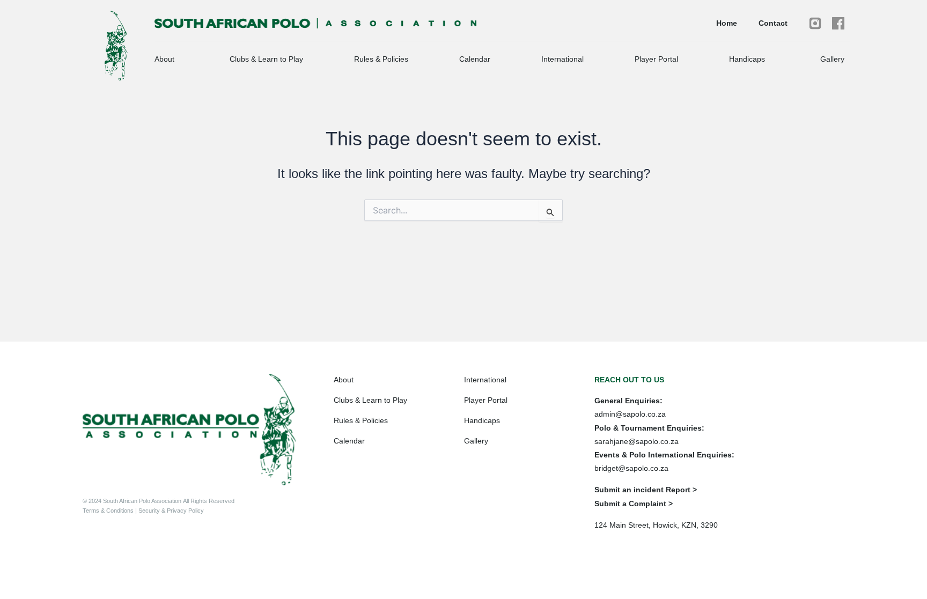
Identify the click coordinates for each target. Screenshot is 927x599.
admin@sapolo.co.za (630, 414)
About (164, 59)
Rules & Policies (381, 59)
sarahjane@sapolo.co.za (636, 441)
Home (726, 23)
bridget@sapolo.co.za (631, 468)
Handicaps (747, 59)
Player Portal (656, 59)
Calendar (474, 59)
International (562, 59)
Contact (773, 23)
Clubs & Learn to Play (266, 59)
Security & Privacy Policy (170, 510)
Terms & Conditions (109, 510)
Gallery (832, 59)
